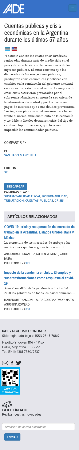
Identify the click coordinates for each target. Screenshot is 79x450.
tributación (14, 201)
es (7, 49)
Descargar (15, 187)
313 (6, 172)
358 (27, 309)
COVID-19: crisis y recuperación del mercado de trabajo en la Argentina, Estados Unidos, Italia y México (39, 232)
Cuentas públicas (39, 201)
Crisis (59, 201)
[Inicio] (13, 8)
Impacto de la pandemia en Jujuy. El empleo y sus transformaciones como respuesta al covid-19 (39, 278)
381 (27, 263)
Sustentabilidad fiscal (22, 196)
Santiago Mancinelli (20, 155)
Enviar (12, 437)
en (14, 49)
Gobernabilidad (54, 196)
